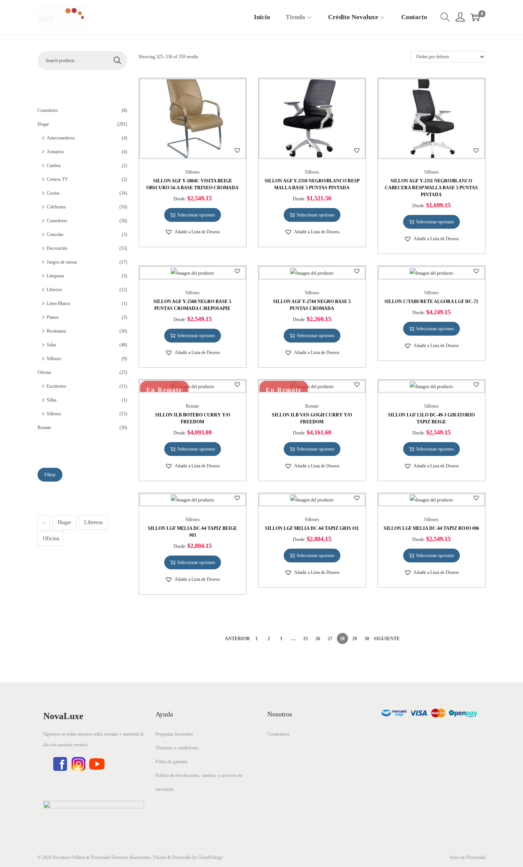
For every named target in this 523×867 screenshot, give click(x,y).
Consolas (55, 234)
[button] (237, 150)
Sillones (192, 172)
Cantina (53, 165)
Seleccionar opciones (196, 215)
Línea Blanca (58, 303)
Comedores (48, 110)
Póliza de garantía (171, 761)
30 (366, 638)
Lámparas (55, 276)
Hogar (43, 124)
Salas (51, 344)
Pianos (53, 317)
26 (317, 638)
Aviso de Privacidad (467, 857)
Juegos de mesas (62, 262)
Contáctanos (278, 734)
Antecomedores (61, 138)
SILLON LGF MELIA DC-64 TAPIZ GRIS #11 (312, 528)
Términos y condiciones (177, 748)
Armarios (55, 151)
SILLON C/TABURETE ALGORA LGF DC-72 (431, 301)
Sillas (52, 400)
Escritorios (56, 386)
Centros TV (57, 179)
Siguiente (387, 638)
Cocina (53, 193)
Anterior (237, 638)
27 (330, 638)
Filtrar (50, 474)
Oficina (44, 372)
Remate (192, 406)
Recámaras (56, 331)
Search (117, 60)
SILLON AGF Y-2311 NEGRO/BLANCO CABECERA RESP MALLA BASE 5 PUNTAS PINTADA (431, 187)
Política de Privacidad (90, 857)
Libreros (54, 289)
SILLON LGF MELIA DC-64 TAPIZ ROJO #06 (431, 528)
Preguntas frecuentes (174, 734)
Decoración (57, 248)
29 (354, 638)
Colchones (56, 207)
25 (305, 638)
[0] (475, 17)
